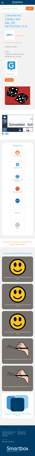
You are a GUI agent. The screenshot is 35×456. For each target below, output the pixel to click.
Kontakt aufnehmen (8, 441)
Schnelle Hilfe (22, 434)
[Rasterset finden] (13, 8)
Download (9, 80)
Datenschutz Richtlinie (8, 432)
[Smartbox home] (17, 2)
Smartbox (5, 435)
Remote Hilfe (21, 432)
